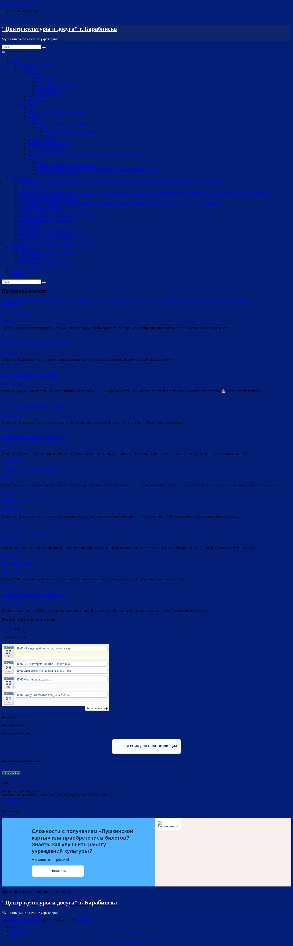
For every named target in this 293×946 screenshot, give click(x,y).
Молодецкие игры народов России (44, 266)
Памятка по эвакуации (52, 162)
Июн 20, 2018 (12, 383)
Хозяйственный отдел (52, 93)
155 (11, 629)
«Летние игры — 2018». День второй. (30, 469)
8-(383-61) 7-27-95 (15, 799)
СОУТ (32, 116)
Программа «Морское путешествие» (30, 375)
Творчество (18, 177)
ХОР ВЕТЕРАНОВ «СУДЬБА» (41, 208)
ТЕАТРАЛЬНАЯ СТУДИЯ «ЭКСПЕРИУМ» (51, 231)
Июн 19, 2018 (12, 415)
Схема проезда (38, 100)
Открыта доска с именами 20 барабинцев (34, 595)
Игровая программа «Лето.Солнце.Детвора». (37, 343)
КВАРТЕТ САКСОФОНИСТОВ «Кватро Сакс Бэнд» (58, 243)
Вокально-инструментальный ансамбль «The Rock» (57, 239)
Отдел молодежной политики (58, 85)
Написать (58, 871)
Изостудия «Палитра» (35, 228)
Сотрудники (36, 73)
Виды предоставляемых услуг (49, 150)
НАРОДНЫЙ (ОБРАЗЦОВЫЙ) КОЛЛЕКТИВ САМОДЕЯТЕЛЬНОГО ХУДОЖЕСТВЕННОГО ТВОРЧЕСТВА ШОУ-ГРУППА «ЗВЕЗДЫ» (122, 181)
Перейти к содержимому (20, 3)
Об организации (22, 927)
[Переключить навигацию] (3, 52)
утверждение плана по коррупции (61, 123)
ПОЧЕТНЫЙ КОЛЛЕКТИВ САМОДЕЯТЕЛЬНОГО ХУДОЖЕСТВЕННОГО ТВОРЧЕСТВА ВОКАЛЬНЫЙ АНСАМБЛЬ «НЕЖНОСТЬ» (121, 204)
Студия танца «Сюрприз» (37, 189)
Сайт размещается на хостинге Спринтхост (146, 942)
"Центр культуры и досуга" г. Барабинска (59, 28)
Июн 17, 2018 (12, 446)
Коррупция (35, 120)
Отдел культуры (47, 89)
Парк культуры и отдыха (28, 270)
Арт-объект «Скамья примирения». (29, 532)
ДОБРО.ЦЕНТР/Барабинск (39, 258)
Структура (26, 70)
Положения (44, 127)
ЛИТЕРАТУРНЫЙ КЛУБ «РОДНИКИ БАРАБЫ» (55, 212)
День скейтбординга (17, 312)
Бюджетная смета (40, 139)
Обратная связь (21, 931)
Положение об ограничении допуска (72, 135)
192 (33, 629)
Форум (15, 935)
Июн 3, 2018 (11, 603)
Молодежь (18, 247)
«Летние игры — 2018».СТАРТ (26, 501)
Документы (27, 104)
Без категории (12, 304)
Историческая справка (35, 66)
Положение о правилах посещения (70, 131)
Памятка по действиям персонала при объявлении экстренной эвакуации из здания (97, 170)
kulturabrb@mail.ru (15, 802)
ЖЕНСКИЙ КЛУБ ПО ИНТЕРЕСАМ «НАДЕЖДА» (57, 216)
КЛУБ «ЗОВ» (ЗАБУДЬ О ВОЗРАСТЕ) (47, 220)
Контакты (17, 274)
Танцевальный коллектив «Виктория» (47, 185)
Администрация (48, 77)
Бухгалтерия (45, 81)
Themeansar (84, 920)
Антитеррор (36, 158)
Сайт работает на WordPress (22, 920)
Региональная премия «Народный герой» (34, 438)
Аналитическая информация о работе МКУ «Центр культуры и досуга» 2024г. (84, 154)
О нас (14, 62)
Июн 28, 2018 (12, 320)
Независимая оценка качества (49, 143)
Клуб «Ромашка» (31, 224)
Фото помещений (40, 96)
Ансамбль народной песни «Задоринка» (48, 201)
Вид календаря (96, 708)
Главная (7, 769)
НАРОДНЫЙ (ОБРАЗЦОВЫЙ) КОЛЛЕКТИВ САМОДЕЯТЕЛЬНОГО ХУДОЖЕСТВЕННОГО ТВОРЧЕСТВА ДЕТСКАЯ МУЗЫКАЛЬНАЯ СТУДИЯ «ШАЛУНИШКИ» (145, 193)
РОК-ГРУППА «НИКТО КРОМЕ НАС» (48, 235)
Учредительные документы (47, 108)
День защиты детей (17, 563)
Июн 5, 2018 (11, 572)
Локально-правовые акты (46, 147)
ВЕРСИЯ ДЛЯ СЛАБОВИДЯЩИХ (151, 746)
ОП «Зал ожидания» (34, 255)
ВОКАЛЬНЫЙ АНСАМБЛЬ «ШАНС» (47, 197)
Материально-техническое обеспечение (56, 112)
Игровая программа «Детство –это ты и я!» (35, 407)
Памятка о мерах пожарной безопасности (66, 166)
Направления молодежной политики (46, 251)
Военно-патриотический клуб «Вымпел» (49, 262)
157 (23, 629)
